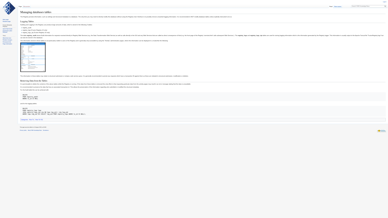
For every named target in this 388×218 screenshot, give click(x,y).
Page (20, 6)
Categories (24, 119)
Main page (6, 19)
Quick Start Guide (7, 29)
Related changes (7, 40)
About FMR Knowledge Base (35, 130)
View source (337, 6)
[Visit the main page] (9, 8)
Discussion (26, 6)
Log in (384, 2)
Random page (7, 21)
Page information (7, 44)
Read (330, 6)
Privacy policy (23, 130)
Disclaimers (46, 130)
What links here (7, 38)
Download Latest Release (7, 31)
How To (31, 119)
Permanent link (7, 42)
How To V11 (39, 119)
